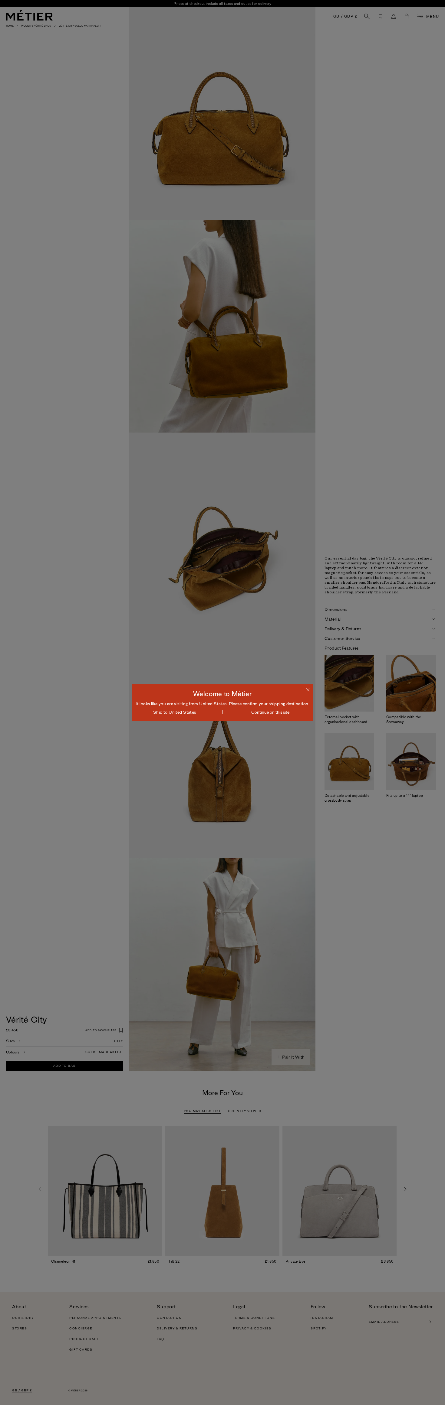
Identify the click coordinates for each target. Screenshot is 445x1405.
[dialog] (222, 702)
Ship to (174, 712)
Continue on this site (270, 712)
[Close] (308, 689)
